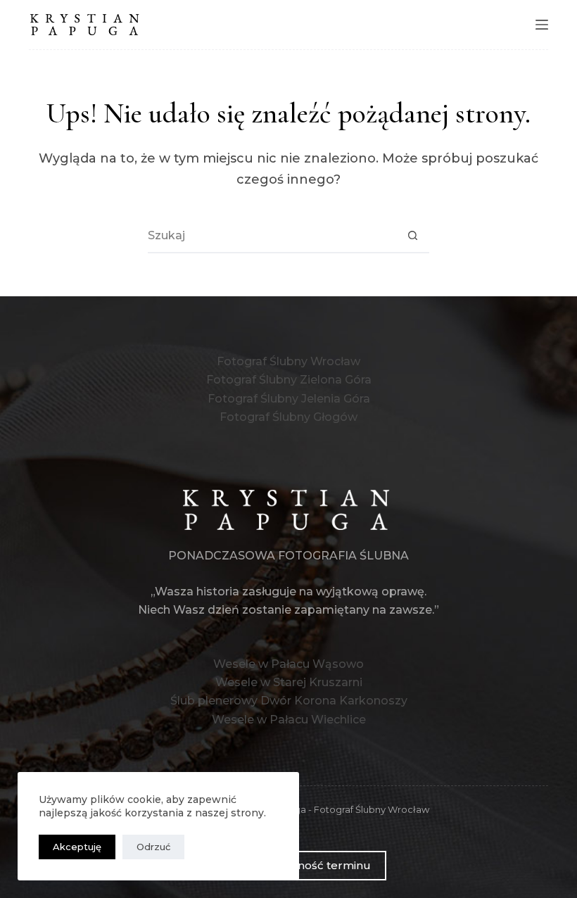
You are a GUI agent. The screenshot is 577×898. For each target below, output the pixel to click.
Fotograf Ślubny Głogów (288, 417)
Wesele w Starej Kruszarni (288, 682)
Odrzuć (153, 846)
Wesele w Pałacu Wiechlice (289, 719)
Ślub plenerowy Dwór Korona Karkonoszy (288, 700)
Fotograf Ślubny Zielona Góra (289, 379)
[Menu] (541, 24)
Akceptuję (77, 846)
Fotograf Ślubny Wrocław (288, 361)
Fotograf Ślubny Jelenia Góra (289, 398)
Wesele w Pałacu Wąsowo (288, 664)
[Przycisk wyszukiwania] (412, 235)
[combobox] (271, 235)
